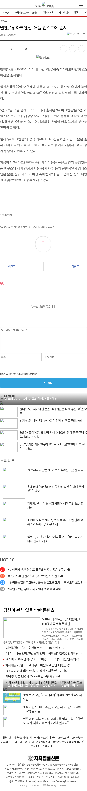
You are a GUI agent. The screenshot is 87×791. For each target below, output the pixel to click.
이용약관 (6, 737)
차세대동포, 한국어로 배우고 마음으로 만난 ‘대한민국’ (37, 665)
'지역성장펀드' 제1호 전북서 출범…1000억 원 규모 (36, 647)
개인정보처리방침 (22, 737)
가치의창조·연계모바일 (26, 12)
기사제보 (5, 742)
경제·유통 (48, 12)
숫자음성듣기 (24, 367)
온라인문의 (77, 737)
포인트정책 (63, 737)
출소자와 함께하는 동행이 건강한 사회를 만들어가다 (36, 670)
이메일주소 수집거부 (44, 737)
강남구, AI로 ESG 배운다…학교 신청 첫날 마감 (33, 676)
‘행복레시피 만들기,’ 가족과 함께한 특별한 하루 (32, 576)
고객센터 (17, 742)
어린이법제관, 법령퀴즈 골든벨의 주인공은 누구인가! (35, 569)
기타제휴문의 (43, 742)
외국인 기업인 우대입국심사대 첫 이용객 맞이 (31, 589)
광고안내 (29, 742)
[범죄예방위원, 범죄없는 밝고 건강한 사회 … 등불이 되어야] (5, 689)
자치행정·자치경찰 (68, 12)
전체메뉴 (81, 4)
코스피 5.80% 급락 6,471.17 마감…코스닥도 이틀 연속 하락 (42, 659)
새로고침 (33, 367)
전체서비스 (48, 746)
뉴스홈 (5, 12)
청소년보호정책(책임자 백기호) (68, 742)
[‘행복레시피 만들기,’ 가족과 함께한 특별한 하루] (1, 402)
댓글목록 (5, 283)
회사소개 (35, 746)
